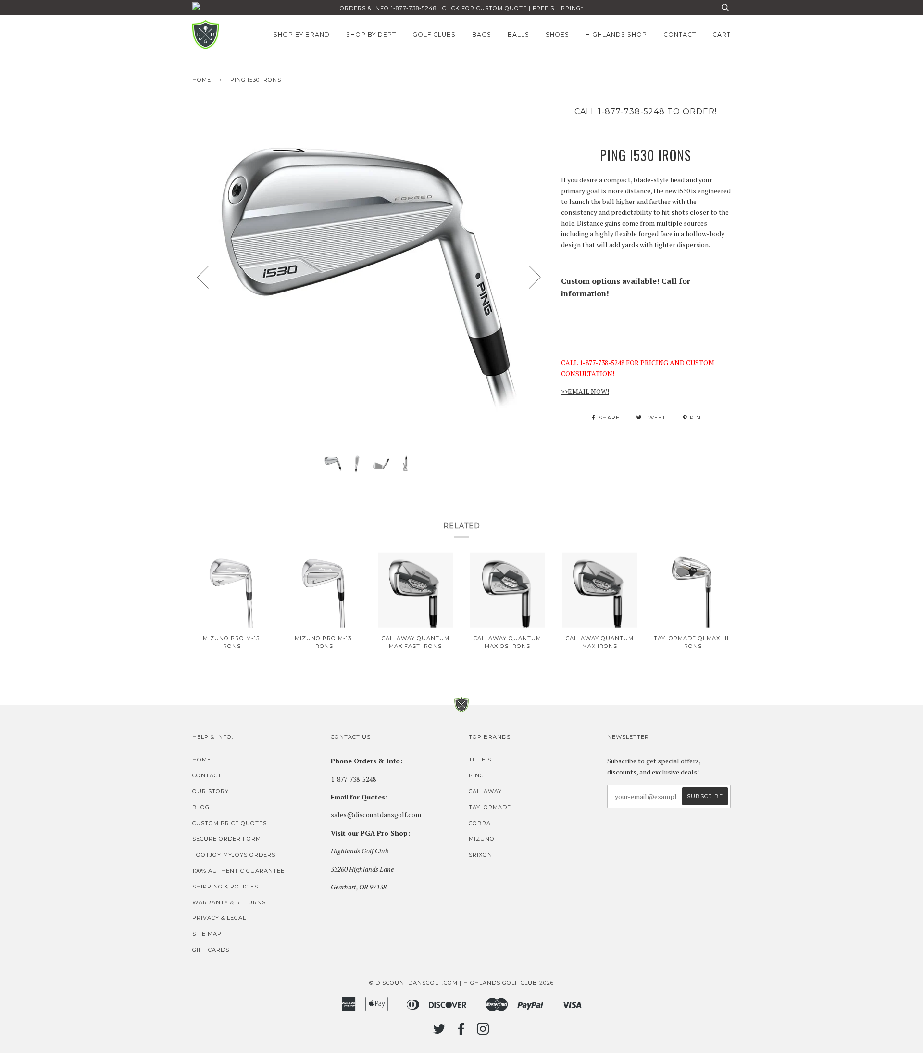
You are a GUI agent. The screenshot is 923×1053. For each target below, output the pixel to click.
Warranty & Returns (229, 902)
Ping (476, 775)
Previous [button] (208, 276)
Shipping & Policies (225, 886)
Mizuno (482, 839)
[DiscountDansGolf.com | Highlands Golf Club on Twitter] (439, 1031)
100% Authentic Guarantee (238, 870)
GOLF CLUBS (434, 34)
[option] (369, 276)
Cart (721, 34)
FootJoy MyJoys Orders (233, 854)
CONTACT (679, 34)
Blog (201, 807)
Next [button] (529, 276)
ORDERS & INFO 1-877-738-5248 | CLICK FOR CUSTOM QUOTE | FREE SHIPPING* (462, 8)
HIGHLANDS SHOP (616, 34)
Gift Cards (210, 949)
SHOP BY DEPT (371, 34)
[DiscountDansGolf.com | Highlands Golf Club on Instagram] (483, 1031)
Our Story (210, 791)
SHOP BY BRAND (302, 34)
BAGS (481, 34)
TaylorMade (490, 807)
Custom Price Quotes (229, 823)
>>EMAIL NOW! (585, 391)
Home (201, 79)
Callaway (485, 791)
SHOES (557, 34)
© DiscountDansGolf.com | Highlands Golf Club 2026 (461, 982)
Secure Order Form (226, 839)
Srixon (480, 854)
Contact (207, 775)
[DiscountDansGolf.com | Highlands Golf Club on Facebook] (461, 1031)
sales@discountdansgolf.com (376, 814)
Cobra (480, 823)
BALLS (518, 34)
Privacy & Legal (219, 917)
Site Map (207, 933)
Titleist (482, 759)
